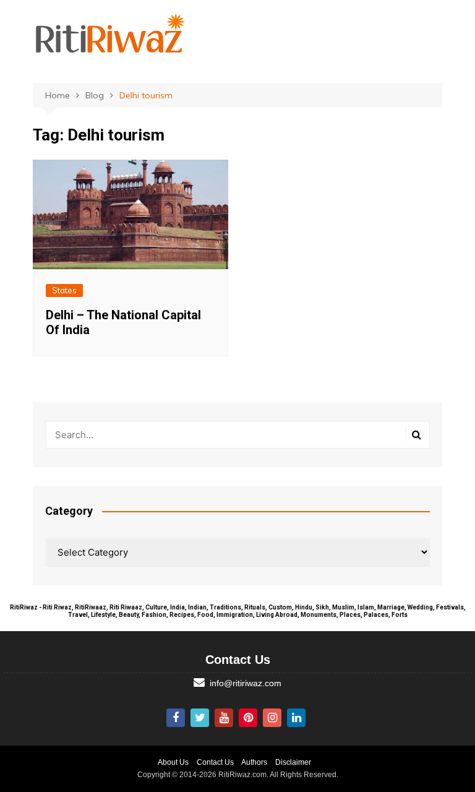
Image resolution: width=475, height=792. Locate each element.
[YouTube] (224, 717)
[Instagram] (272, 717)
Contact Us (215, 762)
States (64, 290)
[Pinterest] (248, 717)
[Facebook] (175, 717)
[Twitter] (199, 717)
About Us (173, 762)
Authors (254, 762)
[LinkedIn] (296, 717)
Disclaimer (293, 762)
